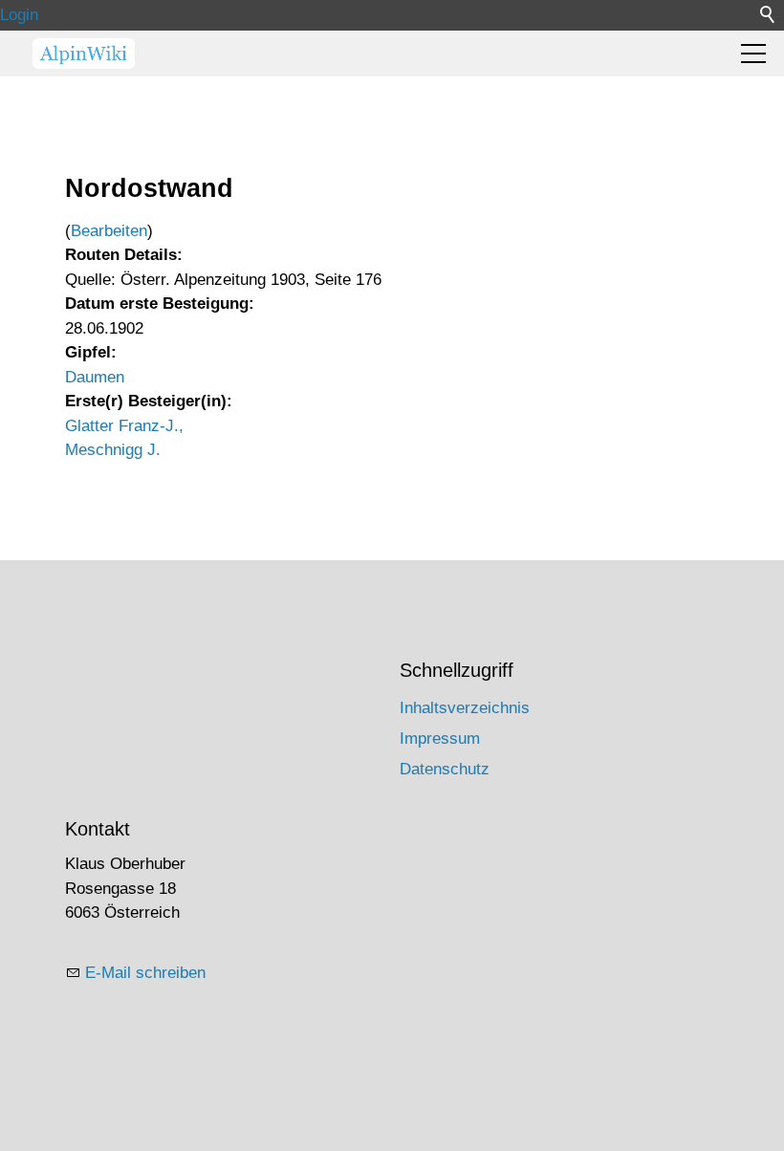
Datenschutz (445, 769)
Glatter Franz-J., (124, 426)
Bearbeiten (109, 231)
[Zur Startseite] (84, 53)
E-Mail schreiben (145, 973)
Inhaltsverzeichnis (465, 708)
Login (19, 15)
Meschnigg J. (113, 450)
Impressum (440, 738)
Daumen (94, 377)
